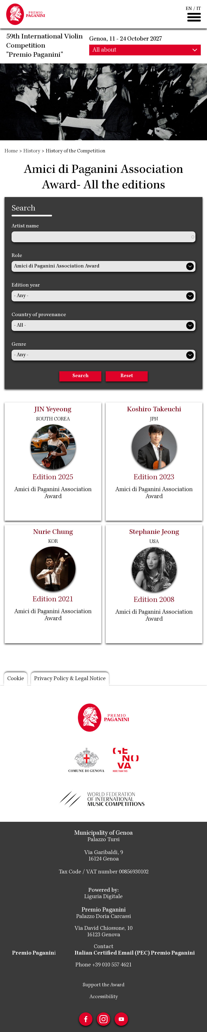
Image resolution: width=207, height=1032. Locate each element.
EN (189, 8)
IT (198, 8)
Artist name (25, 226)
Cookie (15, 679)
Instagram (103, 1019)
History (31, 151)
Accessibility (103, 997)
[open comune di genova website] (86, 759)
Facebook (85, 1019)
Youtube (121, 1019)
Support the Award (104, 985)
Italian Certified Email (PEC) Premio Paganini (135, 953)
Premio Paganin (33, 953)
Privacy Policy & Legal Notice (70, 679)
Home (11, 151)
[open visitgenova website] (125, 759)
